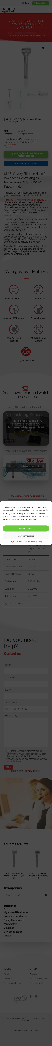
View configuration (26, 536)
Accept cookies (26, 528)
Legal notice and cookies (20, 541)
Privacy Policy (36, 541)
